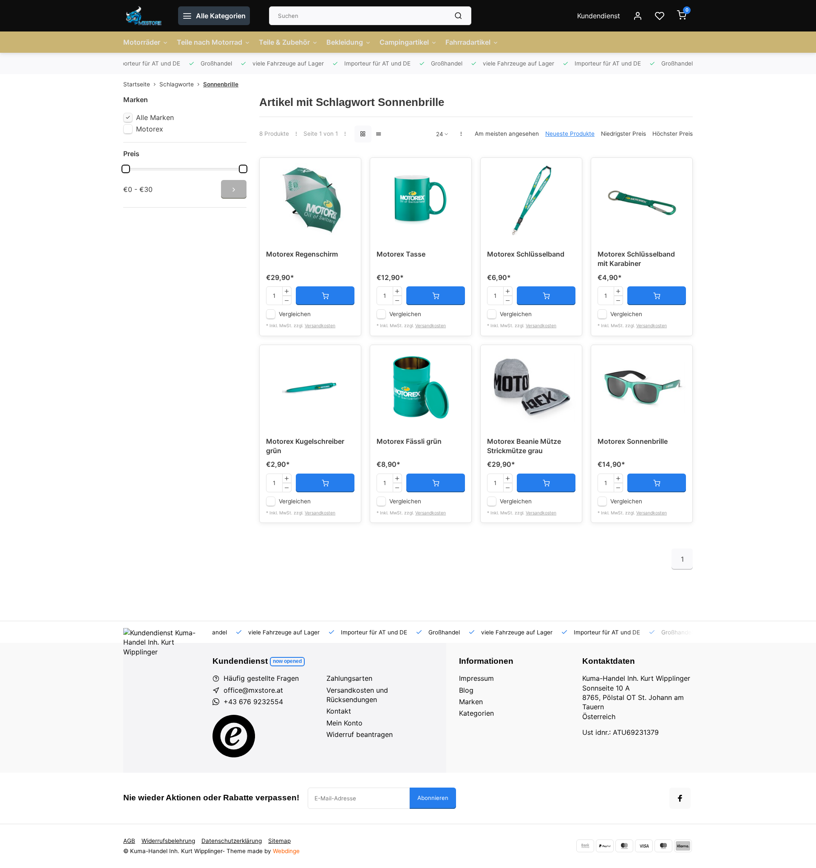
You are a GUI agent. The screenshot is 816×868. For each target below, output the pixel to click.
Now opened (287, 661)
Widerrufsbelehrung (168, 840)
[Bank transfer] (585, 845)
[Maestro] (663, 845)
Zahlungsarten (349, 678)
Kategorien (476, 713)
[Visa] (644, 845)
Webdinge (286, 851)
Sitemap (279, 840)
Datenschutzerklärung (231, 840)
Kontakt (338, 711)
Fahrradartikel (467, 42)
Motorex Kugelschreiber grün (305, 446)
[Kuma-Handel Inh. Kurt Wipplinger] (144, 16)
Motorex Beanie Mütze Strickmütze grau (524, 446)
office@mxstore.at (253, 690)
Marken (471, 701)
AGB (129, 840)
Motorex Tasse (401, 254)
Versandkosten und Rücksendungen (357, 695)
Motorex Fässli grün (409, 441)
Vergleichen (295, 314)
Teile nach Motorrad (209, 42)
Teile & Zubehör (284, 42)
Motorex (149, 129)
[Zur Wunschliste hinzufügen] (348, 170)
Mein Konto (344, 723)
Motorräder (141, 42)
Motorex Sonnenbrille (633, 441)
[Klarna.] (683, 845)
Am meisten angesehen (507, 133)
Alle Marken (155, 117)
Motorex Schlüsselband (525, 254)
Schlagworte (176, 84)
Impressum (476, 678)
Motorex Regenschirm (302, 254)
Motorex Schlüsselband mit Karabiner (636, 259)
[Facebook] (680, 798)
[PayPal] (605, 845)
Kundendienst (598, 15)
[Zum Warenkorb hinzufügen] (325, 295)
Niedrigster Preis (623, 133)
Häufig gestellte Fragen (261, 678)
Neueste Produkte (570, 133)
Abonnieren (432, 797)
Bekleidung (344, 42)
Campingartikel (404, 42)
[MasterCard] (624, 845)
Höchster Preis (672, 133)
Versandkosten (320, 325)
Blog (466, 690)
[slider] (126, 169)
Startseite (136, 84)
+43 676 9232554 (253, 701)
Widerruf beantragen (359, 734)
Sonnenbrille (220, 84)
